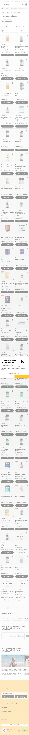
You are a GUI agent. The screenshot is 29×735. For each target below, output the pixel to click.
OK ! (22, 376)
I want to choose (7, 376)
